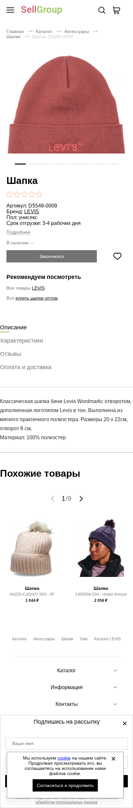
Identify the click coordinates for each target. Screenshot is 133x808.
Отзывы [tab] (10, 354)
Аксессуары (76, 31)
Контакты (67, 704)
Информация (67, 687)
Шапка (32, 588)
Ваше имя (23, 743)
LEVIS (31, 211)
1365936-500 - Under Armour (101, 594)
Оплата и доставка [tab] (25, 367)
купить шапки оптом (36, 298)
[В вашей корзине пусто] (116, 10)
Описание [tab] (13, 327)
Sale (84, 639)
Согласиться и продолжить (65, 785)
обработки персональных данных (66, 802)
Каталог (44, 31)
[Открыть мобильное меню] (10, 10)
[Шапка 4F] (32, 551)
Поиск (102, 10)
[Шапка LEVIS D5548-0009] (66, 113)
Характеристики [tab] (21, 340)
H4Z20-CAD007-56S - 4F (32, 594)
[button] (53, 498)
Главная (15, 31)
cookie (64, 757)
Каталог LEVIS (107, 639)
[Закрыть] (113, 758)
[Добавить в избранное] (117, 256)
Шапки (13, 36)
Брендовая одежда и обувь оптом (42, 10)
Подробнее (18, 232)
